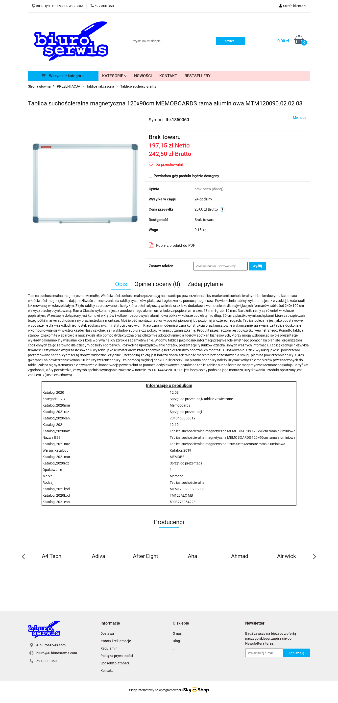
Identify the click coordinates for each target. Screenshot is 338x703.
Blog (176, 641)
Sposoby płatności (114, 663)
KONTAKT (168, 75)
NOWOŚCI (143, 75)
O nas (177, 633)
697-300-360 (46, 661)
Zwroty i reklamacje (115, 641)
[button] (110, 623)
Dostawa (107, 633)
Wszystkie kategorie (66, 75)
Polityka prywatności (116, 656)
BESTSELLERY (198, 75)
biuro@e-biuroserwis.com (56, 653)
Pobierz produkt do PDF (175, 245)
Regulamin (109, 648)
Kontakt (106, 671)
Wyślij (257, 266)
